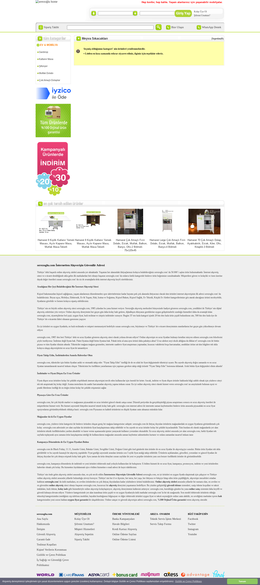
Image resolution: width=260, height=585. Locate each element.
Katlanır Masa (46, 59)
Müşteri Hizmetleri (84, 529)
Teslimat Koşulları (47, 544)
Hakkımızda (43, 524)
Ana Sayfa (42, 519)
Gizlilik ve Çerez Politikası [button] (188, 581)
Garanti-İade (43, 539)
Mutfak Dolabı (46, 73)
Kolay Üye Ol (200, 11)
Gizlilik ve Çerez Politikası (51, 554)
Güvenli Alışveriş (46, 534)
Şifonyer (43, 66)
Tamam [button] (242, 581)
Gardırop (43, 52)
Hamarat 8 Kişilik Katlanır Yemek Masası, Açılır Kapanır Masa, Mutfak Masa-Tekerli (56, 243)
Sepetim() (217, 38)
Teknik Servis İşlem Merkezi (165, 519)
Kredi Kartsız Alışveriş (124, 529)
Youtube (192, 534)
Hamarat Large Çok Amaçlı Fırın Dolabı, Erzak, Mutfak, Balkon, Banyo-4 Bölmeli (167, 243)
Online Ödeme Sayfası (124, 534)
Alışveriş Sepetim (83, 534)
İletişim (41, 529)
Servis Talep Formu (160, 524)
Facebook (193, 519)
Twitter (192, 524)
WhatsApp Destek (211, 27)
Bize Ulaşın (177, 27)
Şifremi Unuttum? (202, 15)
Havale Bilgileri (120, 524)
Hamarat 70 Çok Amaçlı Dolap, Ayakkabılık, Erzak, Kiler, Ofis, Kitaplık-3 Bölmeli (204, 243)
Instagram (193, 529)
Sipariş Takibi (51, 27)
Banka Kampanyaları (123, 519)
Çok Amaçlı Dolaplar (49, 80)
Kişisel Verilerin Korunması (52, 549)
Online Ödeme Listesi (124, 539)
